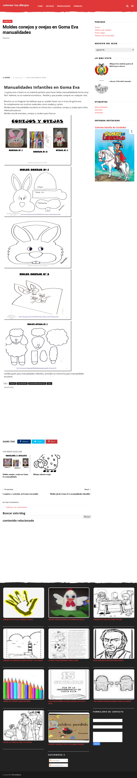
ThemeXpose (16, 775)
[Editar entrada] (8, 387)
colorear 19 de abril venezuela (120, 81)
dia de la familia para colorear (17, 742)
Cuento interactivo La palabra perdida (66, 744)
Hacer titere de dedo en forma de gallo (66, 619)
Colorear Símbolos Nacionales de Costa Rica (66, 702)
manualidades (22, 383)
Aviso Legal (100, 32)
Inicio (97, 27)
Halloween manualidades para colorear (112, 701)
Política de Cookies (103, 30)
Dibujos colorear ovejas (42, 474)
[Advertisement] (47, 58)
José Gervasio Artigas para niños (109, 660)
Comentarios (57, 765)
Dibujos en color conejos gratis (18, 619)
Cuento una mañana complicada (63, 660)
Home (40, 6)
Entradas (55, 760)
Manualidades (63, 6)
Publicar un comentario (16, 507)
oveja (49, 383)
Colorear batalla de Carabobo (110, 127)
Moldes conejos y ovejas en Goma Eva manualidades (15, 475)
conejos (7, 21)
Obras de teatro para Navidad (17, 701)
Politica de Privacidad (104, 35)
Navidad (50, 6)
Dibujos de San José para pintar (108, 619)
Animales (78, 6)
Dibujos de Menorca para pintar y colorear (23, 660)
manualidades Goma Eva (37, 383)
